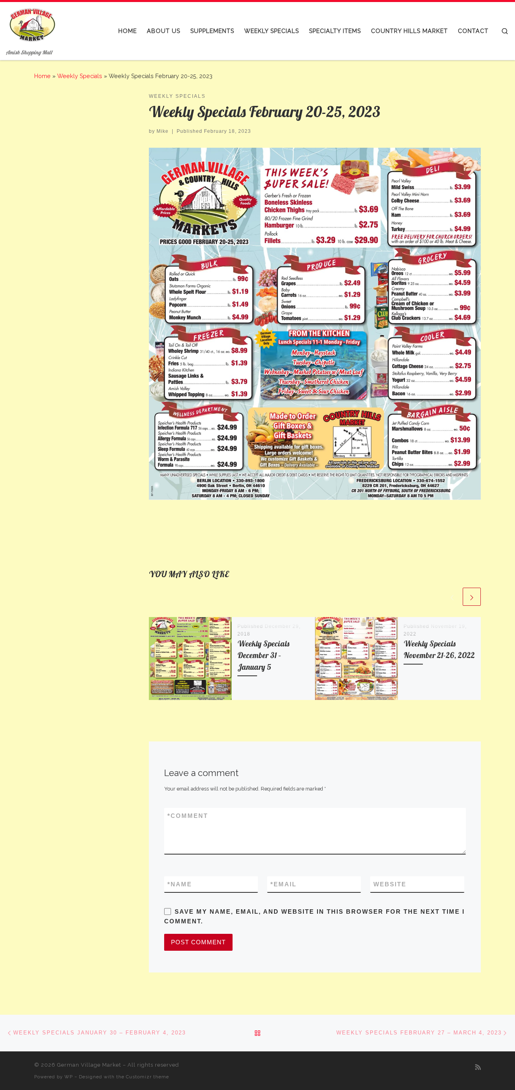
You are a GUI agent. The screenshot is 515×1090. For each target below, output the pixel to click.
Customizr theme (147, 1077)
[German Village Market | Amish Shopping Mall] (32, 24)
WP (68, 1077)
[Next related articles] (472, 597)
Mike (163, 131)
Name (179, 884)
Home (42, 76)
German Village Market (89, 1065)
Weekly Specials (79, 76)
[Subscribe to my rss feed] (478, 1067)
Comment (187, 815)
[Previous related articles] (452, 597)
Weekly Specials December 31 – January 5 (263, 655)
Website (389, 884)
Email (283, 884)
